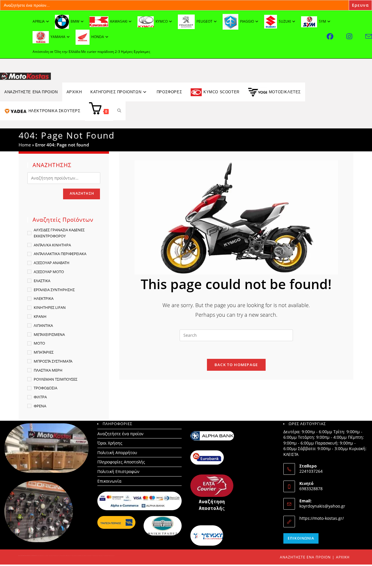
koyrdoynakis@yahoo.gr (322, 506)
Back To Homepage (236, 364)
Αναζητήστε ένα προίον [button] (31, 92)
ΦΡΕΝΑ (40, 406)
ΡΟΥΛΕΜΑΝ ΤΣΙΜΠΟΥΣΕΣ (55, 379)
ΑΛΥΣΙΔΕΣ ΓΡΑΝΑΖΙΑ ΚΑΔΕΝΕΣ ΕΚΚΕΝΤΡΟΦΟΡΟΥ (59, 233)
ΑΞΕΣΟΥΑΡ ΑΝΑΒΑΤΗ (51, 262)
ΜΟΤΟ (39, 343)
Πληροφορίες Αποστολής (121, 462)
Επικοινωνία (109, 481)
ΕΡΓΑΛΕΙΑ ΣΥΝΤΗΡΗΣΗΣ (54, 289)
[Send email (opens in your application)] (368, 36)
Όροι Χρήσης (109, 443)
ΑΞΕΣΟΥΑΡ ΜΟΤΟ (49, 271)
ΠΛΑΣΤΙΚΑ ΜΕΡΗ (48, 370)
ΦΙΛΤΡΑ (40, 397)
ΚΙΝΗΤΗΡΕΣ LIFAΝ (50, 307)
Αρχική (343, 557)
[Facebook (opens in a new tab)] (336, 36)
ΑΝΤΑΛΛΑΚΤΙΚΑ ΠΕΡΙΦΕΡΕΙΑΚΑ (60, 253)
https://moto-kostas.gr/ (321, 518)
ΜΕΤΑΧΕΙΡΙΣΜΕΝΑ (49, 334)
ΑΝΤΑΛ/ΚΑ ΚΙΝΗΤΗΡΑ (52, 245)
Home (25, 145)
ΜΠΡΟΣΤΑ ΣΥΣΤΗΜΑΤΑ (53, 361)
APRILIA (39, 21)
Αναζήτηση (82, 193)
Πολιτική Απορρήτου (117, 452)
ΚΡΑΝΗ (40, 316)
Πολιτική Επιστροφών (118, 471)
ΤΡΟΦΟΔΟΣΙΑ (45, 388)
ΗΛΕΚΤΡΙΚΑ (43, 298)
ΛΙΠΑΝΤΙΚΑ (43, 325)
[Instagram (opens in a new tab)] (355, 36)
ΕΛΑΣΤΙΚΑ (42, 280)
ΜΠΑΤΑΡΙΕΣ (43, 352)
